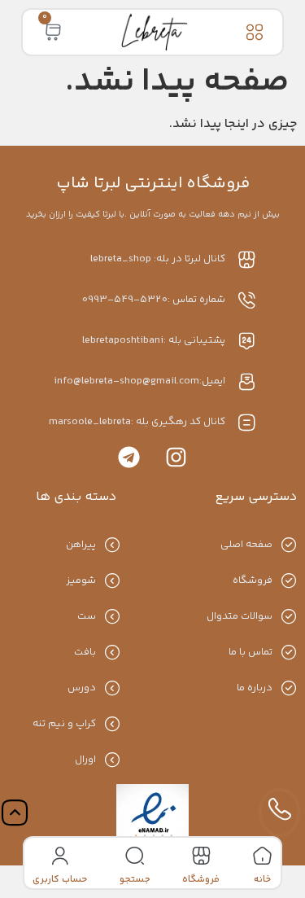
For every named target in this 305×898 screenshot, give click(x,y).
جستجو (135, 879)
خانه (262, 879)
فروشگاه (201, 879)
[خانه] (262, 856)
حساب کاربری (60, 879)
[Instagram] (176, 457)
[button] (255, 32)
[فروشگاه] (201, 856)
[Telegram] (128, 457)
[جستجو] (134, 856)
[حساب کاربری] (60, 856)
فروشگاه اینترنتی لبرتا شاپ (153, 183)
